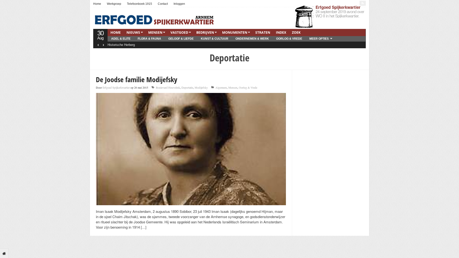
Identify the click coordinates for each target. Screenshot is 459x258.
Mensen (155, 32)
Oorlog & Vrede (289, 38)
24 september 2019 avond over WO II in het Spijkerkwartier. (340, 13)
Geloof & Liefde (181, 38)
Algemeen (221, 87)
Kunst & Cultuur (214, 38)
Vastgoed (179, 32)
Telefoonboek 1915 (139, 3)
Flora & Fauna (149, 38)
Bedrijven (205, 32)
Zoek (296, 32)
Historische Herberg (121, 45)
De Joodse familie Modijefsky (136, 79)
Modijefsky (201, 87)
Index (281, 32)
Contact (163, 3)
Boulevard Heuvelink (168, 87)
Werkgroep (114, 3)
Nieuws (133, 32)
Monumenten (234, 32)
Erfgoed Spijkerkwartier (338, 7)
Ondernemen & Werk (252, 38)
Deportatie (187, 87)
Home (97, 3)
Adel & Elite (121, 38)
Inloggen (179, 3)
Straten (262, 32)
